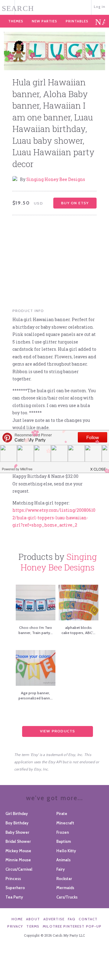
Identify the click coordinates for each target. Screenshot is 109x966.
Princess (13, 878)
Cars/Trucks (67, 897)
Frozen (62, 832)
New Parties (44, 21)
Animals (63, 859)
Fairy (60, 869)
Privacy (15, 926)
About (33, 919)
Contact (88, 919)
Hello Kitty (66, 850)
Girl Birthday (16, 813)
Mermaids (65, 887)
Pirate (61, 813)
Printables (77, 21)
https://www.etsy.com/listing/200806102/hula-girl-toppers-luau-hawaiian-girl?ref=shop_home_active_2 (53, 517)
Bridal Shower (18, 841)
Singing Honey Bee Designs (55, 179)
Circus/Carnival (18, 869)
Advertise (53, 919)
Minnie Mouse (18, 859)
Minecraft (65, 822)
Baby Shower (17, 832)
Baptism (63, 841)
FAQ (71, 919)
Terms (32, 926)
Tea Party (14, 897)
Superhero (15, 887)
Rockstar (64, 878)
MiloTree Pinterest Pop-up (72, 926)
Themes (15, 21)
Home (17, 919)
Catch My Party (54, 7)
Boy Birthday (16, 822)
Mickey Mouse (18, 850)
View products (57, 731)
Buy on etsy (75, 203)
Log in (100, 7)
